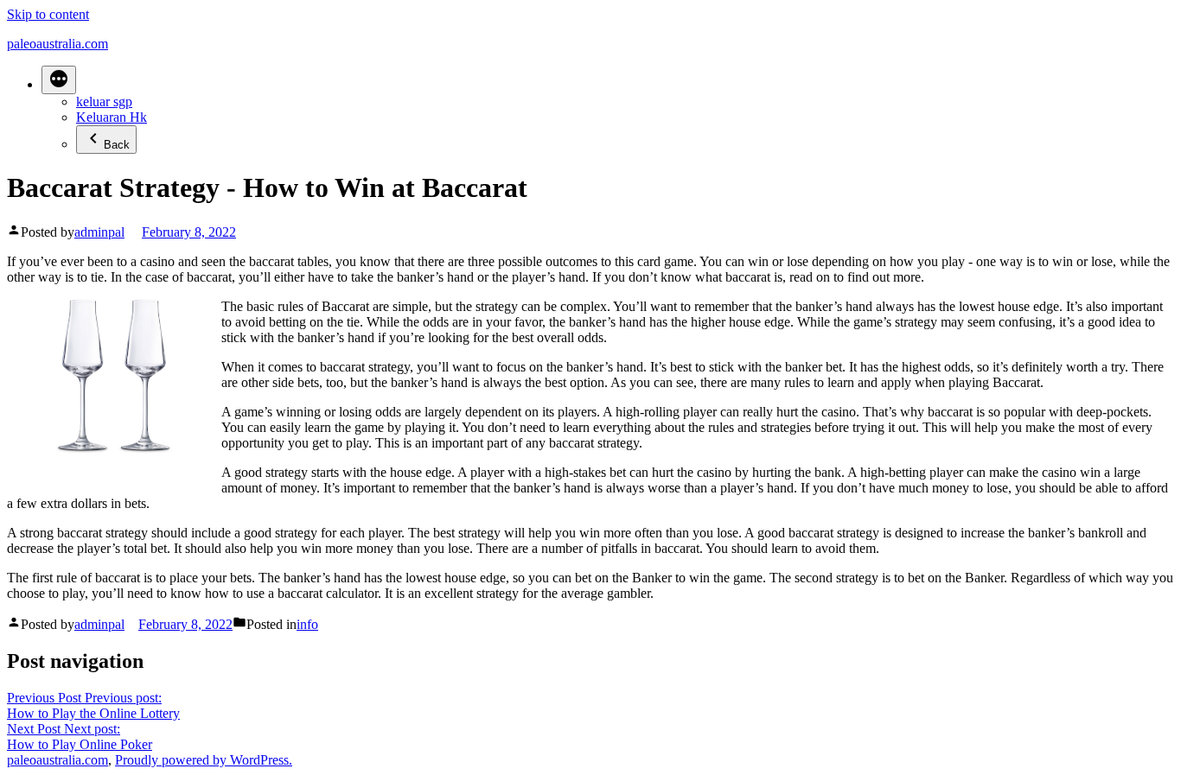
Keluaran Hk (111, 117)
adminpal (99, 232)
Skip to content (48, 14)
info (307, 624)
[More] (58, 80)
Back (117, 144)
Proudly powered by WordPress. (203, 760)
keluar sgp (104, 101)
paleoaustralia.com (57, 43)
